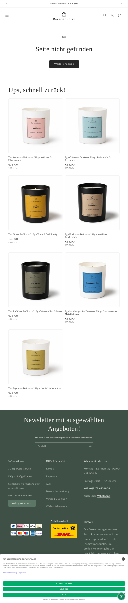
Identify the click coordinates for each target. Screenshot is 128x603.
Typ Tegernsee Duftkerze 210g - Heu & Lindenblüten (34, 388)
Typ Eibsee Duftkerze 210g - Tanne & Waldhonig (32, 234)
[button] (7, 15)
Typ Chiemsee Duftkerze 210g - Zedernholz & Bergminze (88, 158)
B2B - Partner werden (20, 495)
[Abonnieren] (90, 446)
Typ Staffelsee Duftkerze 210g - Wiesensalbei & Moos (35, 311)
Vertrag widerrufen (22, 503)
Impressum (52, 476)
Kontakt (50, 469)
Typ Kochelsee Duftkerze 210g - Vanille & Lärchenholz (86, 235)
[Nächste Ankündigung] (121, 3)
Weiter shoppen (64, 63)
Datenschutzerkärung (58, 491)
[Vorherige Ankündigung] (6, 3)
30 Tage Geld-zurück (19, 469)
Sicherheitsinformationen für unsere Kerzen (24, 486)
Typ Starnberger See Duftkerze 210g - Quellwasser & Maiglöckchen (91, 312)
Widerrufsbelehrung (57, 506)
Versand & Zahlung (56, 499)
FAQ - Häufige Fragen (20, 476)
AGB (48, 484)
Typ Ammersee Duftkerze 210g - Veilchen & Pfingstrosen (30, 158)
